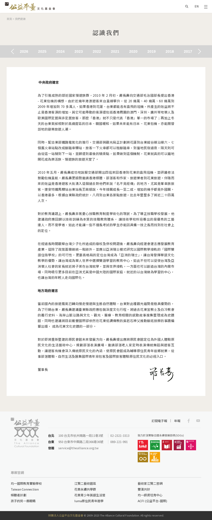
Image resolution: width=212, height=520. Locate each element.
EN (197, 6)
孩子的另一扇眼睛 (23, 501)
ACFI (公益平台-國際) (152, 501)
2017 (188, 51)
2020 (133, 51)
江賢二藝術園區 (85, 483)
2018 (170, 51)
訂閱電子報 (159, 421)
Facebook (189, 421)
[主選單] (206, 6)
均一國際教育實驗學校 (26, 483)
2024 (60, 51)
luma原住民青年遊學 (89, 501)
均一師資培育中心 (150, 495)
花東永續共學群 (85, 489)
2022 (97, 51)
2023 (79, 51)
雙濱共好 (144, 489)
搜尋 (187, 6)
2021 (115, 51)
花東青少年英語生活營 (89, 495)
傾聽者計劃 (18, 495)
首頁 (9, 19)
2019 (151, 51)
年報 (177, 421)
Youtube (198, 421)
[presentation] (13, 51)
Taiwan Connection (25, 489)
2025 (42, 51)
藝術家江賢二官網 (150, 483)
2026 (24, 51)
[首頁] (30, 6)
